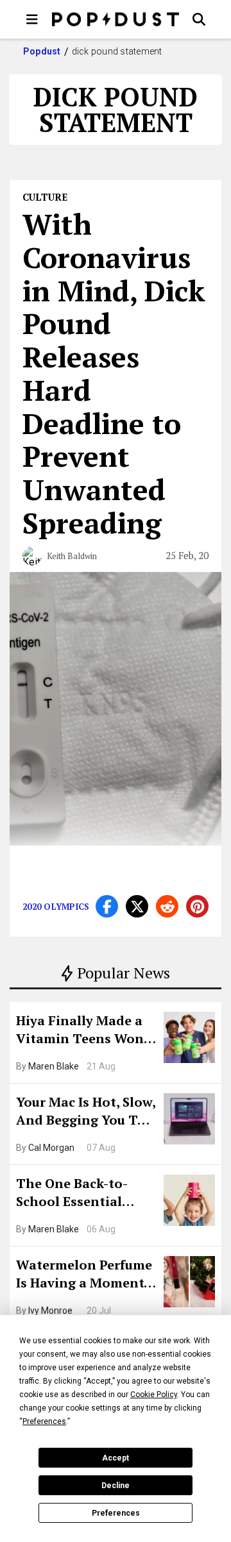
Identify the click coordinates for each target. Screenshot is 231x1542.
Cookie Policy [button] (153, 1394)
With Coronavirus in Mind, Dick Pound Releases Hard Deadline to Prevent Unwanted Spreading (113, 373)
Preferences (116, 1513)
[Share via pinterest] (197, 906)
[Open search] (199, 19)
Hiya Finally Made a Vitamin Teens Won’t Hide (84, 1031)
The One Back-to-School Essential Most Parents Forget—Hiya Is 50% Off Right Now (82, 1194)
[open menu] (32, 19)
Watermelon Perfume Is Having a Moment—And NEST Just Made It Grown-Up (85, 1275)
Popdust (42, 51)
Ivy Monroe (50, 1310)
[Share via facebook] (107, 906)
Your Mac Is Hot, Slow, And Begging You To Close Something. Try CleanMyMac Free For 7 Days (85, 1112)
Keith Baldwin (72, 556)
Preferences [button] (44, 1421)
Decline (115, 1485)
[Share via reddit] (167, 906)
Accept (115, 1458)
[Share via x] (137, 906)
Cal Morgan (51, 1148)
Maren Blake (53, 1066)
